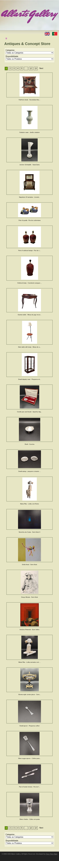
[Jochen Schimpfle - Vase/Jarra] (29, 150)
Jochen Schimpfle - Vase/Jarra (29, 164)
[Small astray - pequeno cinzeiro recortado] (29, 459)
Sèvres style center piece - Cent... (29, 694)
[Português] (54, 33)
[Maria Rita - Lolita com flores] (29, 489)
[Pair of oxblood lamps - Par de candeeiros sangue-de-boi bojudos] (29, 237)
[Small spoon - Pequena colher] (29, 712)
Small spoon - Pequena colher (29, 726)
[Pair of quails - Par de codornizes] (29, 210)
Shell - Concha (29, 444)
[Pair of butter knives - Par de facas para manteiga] (29, 774)
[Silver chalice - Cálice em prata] (29, 804)
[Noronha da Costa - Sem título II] (29, 519)
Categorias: (10, 50)
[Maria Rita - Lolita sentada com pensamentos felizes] (29, 647)
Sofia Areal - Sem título (29, 564)
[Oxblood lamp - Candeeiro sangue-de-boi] (29, 268)
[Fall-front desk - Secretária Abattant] (29, 85)
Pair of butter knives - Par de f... (29, 787)
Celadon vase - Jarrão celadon (29, 132)
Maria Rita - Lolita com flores (29, 504)
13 (36, 68)
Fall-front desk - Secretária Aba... (29, 100)
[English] (47, 33)
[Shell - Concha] (29, 429)
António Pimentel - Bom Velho (29, 629)
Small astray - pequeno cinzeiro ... (29, 471)
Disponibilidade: (12, 56)
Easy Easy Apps (51, 854)
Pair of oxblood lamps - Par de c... (29, 250)
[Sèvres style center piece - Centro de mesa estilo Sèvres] (29, 679)
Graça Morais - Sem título (29, 597)
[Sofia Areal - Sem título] (29, 549)
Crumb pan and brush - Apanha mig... (29, 412)
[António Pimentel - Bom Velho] (29, 614)
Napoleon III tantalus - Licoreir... (29, 197)
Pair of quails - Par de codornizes (30, 220)
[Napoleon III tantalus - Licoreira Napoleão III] (29, 182)
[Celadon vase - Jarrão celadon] (29, 117)
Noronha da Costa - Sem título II (29, 532)
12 (31, 68)
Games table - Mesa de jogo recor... (29, 314)
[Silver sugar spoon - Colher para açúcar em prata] (29, 743)
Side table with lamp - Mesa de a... (29, 347)
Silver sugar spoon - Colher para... (29, 758)
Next (41, 68)
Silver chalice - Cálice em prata (29, 819)
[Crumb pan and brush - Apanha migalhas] (29, 397)
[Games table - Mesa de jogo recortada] (29, 300)
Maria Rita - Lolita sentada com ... (29, 662)
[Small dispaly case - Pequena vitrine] (29, 364)
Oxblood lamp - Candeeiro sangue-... (29, 283)
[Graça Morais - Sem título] (29, 582)
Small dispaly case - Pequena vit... (29, 379)
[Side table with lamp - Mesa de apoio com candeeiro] (29, 332)
